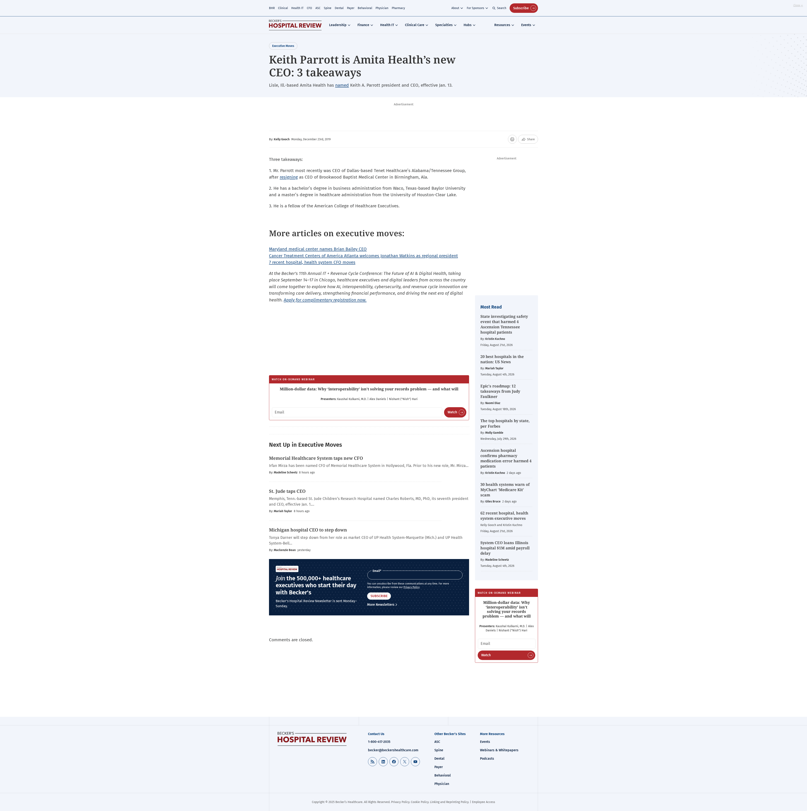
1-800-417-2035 (379, 742)
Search (501, 8)
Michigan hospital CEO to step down (308, 530)
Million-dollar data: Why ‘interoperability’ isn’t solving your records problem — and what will (369, 388)
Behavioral (365, 8)
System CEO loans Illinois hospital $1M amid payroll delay (505, 548)
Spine (327, 8)
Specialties (444, 25)
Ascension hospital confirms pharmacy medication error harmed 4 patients (505, 458)
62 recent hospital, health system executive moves (504, 515)
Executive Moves (283, 46)
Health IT (297, 8)
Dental (339, 8)
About (455, 8)
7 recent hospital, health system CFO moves (312, 262)
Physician (382, 8)
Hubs (468, 25)
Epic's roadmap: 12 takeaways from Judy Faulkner (500, 391)
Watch (452, 412)
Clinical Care (414, 25)
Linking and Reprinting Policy (449, 802)
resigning (289, 177)
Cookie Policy (420, 802)
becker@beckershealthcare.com (393, 750)
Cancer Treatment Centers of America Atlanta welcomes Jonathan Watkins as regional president (363, 255)
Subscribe (521, 8)
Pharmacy (398, 8)
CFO (309, 8)
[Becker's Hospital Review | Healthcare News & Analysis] (295, 25)
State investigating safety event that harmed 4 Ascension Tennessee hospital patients (504, 324)
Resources (502, 25)
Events (526, 25)
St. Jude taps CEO (287, 491)
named (342, 85)
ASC (317, 8)
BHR (272, 8)
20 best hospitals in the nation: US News (502, 359)
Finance (363, 25)
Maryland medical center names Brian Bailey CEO (318, 249)
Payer (350, 8)
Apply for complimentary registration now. (325, 300)
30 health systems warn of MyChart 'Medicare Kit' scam (505, 489)
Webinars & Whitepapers (499, 750)
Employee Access (483, 802)
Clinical (283, 8)
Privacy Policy (411, 587)
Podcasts (487, 759)
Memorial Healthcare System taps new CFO (316, 458)
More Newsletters (380, 605)
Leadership (338, 25)
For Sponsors (475, 8)
